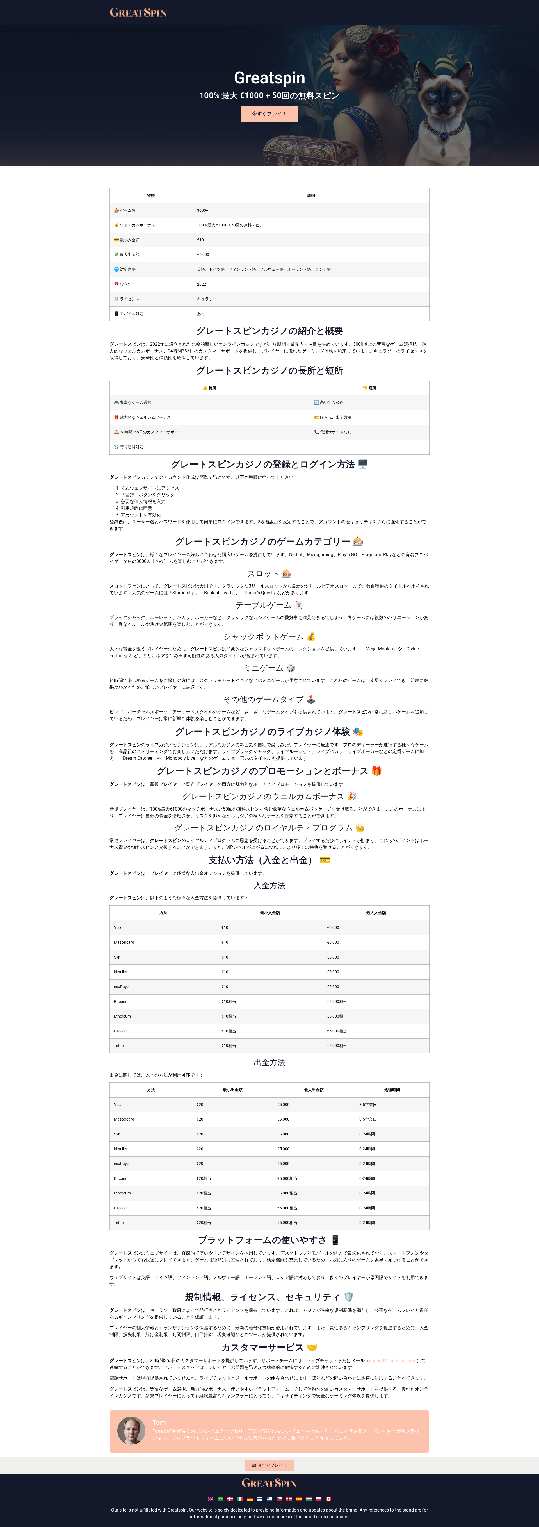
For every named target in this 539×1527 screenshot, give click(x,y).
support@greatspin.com (393, 1360)
